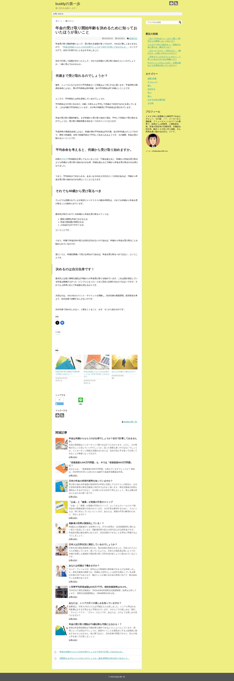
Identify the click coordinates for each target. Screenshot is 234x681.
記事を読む (73, 457)
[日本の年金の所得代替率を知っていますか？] (61, 486)
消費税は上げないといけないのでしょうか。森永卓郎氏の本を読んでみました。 (94, 658)
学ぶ (149, 93)
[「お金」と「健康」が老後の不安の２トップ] (61, 507)
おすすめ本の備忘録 (156, 100)
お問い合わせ (58, 14)
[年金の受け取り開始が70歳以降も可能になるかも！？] (68, 362)
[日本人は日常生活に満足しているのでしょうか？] (61, 549)
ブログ (64, 159)
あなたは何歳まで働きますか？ (84, 565)
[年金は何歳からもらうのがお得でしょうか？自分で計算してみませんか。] (96, 362)
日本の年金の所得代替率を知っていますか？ (91, 481)
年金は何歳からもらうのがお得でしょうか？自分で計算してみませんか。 (95, 47)
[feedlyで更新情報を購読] (171, 3)
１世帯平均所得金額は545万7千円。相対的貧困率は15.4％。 (98, 587)
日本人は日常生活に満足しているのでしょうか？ (93, 544)
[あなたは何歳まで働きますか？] (61, 571)
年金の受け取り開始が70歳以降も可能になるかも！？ (95, 624)
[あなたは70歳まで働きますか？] (124, 362)
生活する (133, 38)
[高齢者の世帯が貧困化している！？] (61, 528)
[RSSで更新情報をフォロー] (176, 3)
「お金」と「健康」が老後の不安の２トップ (91, 502)
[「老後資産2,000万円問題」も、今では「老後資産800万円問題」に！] (61, 467)
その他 (150, 103)
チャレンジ (152, 82)
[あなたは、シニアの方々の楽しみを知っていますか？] (61, 608)
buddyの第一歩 (67, 4)
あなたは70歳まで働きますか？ (124, 372)
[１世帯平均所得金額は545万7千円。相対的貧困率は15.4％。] (61, 592)
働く (149, 86)
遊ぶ (149, 96)
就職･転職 (152, 78)
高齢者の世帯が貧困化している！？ (86, 523)
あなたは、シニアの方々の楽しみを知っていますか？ (95, 603)
